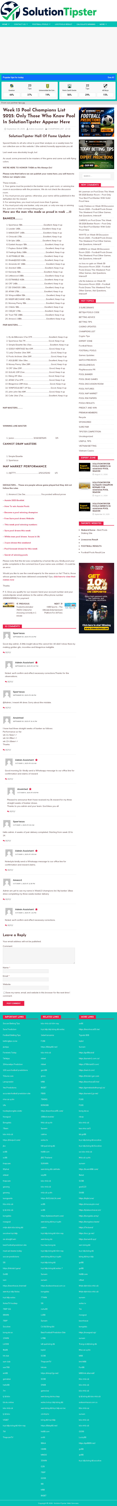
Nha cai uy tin (84, 1350)
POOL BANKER (86, 374)
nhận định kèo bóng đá (13, 1227)
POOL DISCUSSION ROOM (91, 384)
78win (5, 1128)
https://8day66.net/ (49, 1047)
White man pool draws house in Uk (22, 536)
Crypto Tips (84, 336)
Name (6, 967)
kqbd (43, 1350)
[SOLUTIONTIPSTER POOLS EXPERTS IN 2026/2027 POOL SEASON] (84, 470)
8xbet (81, 1175)
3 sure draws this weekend (17, 542)
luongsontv (8, 1198)
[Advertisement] (58, 48)
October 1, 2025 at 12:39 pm (24, 884)
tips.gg (21, 102)
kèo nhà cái (8, 1134)
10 (69, 129)
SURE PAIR (84, 427)
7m (4, 1391)
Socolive (6, 1326)
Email (6, 976)
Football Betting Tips (12, 1035)
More (102, 24)
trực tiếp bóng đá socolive (90, 1140)
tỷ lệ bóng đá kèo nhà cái (90, 1396)
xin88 (5, 1373)
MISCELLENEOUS (87, 365)
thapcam (7, 1163)
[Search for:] (96, 176)
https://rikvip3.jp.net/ (49, 1373)
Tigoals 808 (84, 1035)
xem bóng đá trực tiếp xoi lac (53, 1408)
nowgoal (7, 1222)
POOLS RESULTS (87, 403)
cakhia (44, 1134)
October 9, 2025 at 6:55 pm (27, 793)
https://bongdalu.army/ (89, 1216)
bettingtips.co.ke (10, 1041)
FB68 (43, 1093)
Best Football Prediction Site (53, 1332)
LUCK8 (6, 1344)
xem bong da (46, 1239)
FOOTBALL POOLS (40, 24)
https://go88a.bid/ (86, 1052)
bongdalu (7, 1216)
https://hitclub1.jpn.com (89, 1076)
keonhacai (83, 1321)
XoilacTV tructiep (10, 1303)
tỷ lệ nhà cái (8, 1210)
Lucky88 (82, 1437)
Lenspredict (8, 1082)
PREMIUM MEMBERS (88, 412)
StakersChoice (88, 530)
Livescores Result (89, 539)
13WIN (6, 1338)
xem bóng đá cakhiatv (50, 1169)
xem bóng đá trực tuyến (51, 1222)
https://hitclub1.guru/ (12, 1268)
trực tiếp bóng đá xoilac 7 (52, 1268)
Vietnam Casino (86, 450)
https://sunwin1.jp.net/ (88, 1093)
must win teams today (12, 1251)
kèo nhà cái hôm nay (50, 1023)
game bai (45, 1391)
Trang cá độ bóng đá (88, 1344)
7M (4, 1431)
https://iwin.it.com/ (87, 1070)
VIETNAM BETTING (87, 446)
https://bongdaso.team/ (89, 1222)
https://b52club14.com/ (51, 1198)
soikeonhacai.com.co (88, 1402)
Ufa (4, 1105)
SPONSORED (85, 422)
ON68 (43, 1385)
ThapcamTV (8, 1437)
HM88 (43, 1449)
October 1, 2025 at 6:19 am (25, 763)
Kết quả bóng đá (48, 1146)
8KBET (43, 1087)
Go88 (5, 1274)
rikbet (43, 1058)
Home (4, 24)
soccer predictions (11, 1256)
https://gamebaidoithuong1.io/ (92, 1087)
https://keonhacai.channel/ (14, 1286)
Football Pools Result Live (93, 552)
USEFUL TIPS (85, 441)
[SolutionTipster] (48, 20)
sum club (6, 1361)
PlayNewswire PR (87, 369)
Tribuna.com (8, 1076)
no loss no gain (86, 263)
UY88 (43, 1338)
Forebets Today (9, 1052)
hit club (6, 1356)
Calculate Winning (86, 24)
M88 (43, 1082)
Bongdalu (7, 1122)
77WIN (44, 1297)
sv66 (43, 1437)
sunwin (44, 1280)
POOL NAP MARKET (88, 393)
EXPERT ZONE (85, 341)
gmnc (43, 1076)
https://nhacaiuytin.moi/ (89, 1204)
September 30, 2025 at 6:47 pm (26, 666)
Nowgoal (7, 1117)
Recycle (82, 417)
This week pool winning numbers (20, 524)
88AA (43, 1443)
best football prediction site (15, 1245)
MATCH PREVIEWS (88, 360)
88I (42, 1484)
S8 (4, 1262)
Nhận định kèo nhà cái (88, 1286)
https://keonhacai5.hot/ (89, 1082)
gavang (6, 1187)
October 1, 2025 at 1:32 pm (25, 913)
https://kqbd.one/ (86, 1198)
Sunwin (44, 1128)
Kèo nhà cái (8, 1204)
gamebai (7, 1379)
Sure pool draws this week (17, 530)
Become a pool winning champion (21, 512)
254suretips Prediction (13, 1064)
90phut (6, 1169)
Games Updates (86, 355)
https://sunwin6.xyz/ (87, 1239)
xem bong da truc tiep (50, 1396)
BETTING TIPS (85, 322)
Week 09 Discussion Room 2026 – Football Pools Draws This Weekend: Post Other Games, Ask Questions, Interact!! (94, 270)
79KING (44, 1099)
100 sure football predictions (15, 1070)
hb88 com (45, 1152)
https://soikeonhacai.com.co (53, 1286)
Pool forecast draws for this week (20, 548)
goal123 (82, 1187)
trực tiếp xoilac (9, 1297)
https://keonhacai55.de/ (89, 1029)
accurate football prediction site (16, 1093)
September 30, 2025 (16, 129)
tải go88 (82, 1134)
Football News (85, 345)
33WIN (44, 1460)
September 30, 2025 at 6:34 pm (24, 637)
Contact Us (20, 24)
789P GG (7, 1309)
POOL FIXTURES (86, 388)
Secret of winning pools (16, 555)
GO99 (43, 1478)
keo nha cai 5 (85, 1128)
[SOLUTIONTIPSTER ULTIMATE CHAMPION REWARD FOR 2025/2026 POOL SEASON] (84, 488)
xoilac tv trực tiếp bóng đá (52, 1402)
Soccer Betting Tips (11, 1023)
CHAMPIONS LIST (56, 129)
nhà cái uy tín (46, 1192)
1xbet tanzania (47, 1035)
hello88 (6, 1385)
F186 (43, 1041)
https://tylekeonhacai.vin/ (90, 1210)
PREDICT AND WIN (88, 407)
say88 (43, 1175)
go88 (81, 1262)
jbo (4, 1146)
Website (7, 984)
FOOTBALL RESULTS (91, 546)
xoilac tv (44, 1140)
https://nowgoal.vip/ (87, 1332)
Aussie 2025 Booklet (14, 500)
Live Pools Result (63, 24)
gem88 (44, 1070)
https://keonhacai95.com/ (52, 1111)
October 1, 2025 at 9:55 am (25, 854)
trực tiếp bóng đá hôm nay (14, 1425)
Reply (8, 652)
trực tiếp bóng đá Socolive (90, 1146)
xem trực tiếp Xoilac (11, 1291)
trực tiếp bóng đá (48, 1262)
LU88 (43, 1315)
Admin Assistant (36, 129)
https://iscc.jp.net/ (86, 1233)
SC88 (43, 1356)
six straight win (9, 1239)
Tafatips (6, 1058)
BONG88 (45, 1105)
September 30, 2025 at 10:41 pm (25, 721)
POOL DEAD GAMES (88, 379)
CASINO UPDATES (87, 326)
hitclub (44, 1367)
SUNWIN (44, 1163)
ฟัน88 (5, 1350)
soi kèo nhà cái (85, 1152)
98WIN (6, 1315)
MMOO (44, 1455)
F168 (81, 1099)
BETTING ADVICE (87, 317)
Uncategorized (86, 436)
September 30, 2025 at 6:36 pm (24, 695)
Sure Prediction (9, 1029)
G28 (43, 1466)
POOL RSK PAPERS (88, 398)
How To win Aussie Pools (16, 506)
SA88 (81, 1192)
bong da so (8, 1332)
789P (5, 1321)
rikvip (81, 1117)
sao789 (6, 1367)
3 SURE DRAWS (86, 307)
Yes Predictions (9, 1087)
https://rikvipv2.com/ (11, 1140)
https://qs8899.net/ (87, 1443)
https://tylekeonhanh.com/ (52, 1216)
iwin (4, 1280)
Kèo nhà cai (84, 1408)
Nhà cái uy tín (46, 1122)
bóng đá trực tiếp (48, 1420)
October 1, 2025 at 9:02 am (23, 825)
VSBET (6, 1420)
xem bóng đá (84, 1245)
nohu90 (44, 1309)
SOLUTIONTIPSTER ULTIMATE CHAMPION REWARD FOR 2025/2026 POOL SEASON (102, 487)
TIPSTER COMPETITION (90, 431)
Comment (7, 946)
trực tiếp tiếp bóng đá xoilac (53, 1029)
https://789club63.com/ (89, 1064)
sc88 (5, 1152)
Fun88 (81, 1367)
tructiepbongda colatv (12, 1111)
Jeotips (6, 1047)
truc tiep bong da (48, 1245)
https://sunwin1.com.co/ (89, 1058)
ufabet (5, 1175)
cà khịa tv (45, 1414)
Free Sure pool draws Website (19, 518)
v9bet (81, 1280)
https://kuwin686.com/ (88, 1169)
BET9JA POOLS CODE (89, 312)
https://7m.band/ (86, 1227)
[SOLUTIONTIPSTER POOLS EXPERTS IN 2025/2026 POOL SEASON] (84, 509)
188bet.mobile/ (47, 1117)
